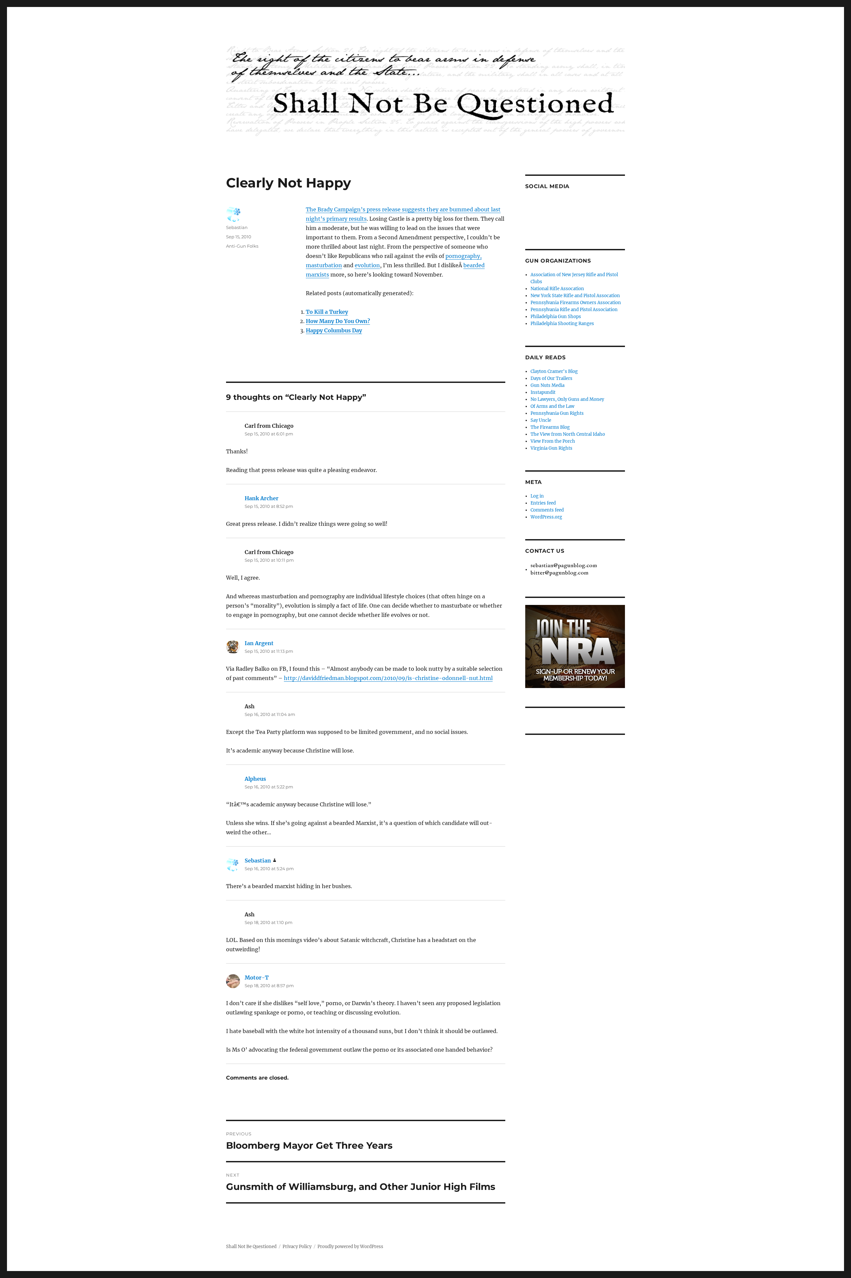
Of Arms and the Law (552, 406)
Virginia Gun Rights (551, 448)
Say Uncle (541, 420)
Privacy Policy (297, 1246)
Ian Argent (259, 643)
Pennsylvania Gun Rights (557, 413)
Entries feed (543, 503)
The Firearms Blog (550, 427)
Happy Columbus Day (334, 330)
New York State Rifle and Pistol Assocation (575, 295)
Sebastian (237, 227)
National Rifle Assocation (557, 288)
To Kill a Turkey (327, 311)
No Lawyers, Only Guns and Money (567, 399)
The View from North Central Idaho (568, 434)
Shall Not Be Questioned (251, 1246)
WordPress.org (546, 517)
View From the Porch (553, 441)
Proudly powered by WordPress (350, 1246)
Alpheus (255, 778)
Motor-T (257, 977)
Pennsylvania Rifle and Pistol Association (574, 309)
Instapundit (543, 392)
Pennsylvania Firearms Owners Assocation (576, 302)
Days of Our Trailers (551, 378)
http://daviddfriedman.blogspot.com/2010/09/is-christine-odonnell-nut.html (388, 678)
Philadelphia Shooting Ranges (562, 323)
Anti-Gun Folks (242, 246)
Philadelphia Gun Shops (556, 316)
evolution (367, 265)
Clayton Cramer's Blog (554, 371)
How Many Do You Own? (338, 321)
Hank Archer (262, 498)
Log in (537, 496)
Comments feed (547, 510)
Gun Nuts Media (547, 385)
